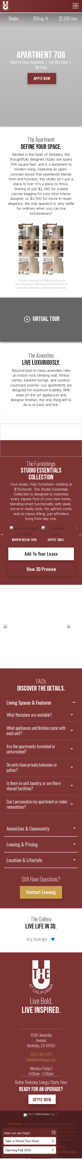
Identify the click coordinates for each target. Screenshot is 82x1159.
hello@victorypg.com (41, 1059)
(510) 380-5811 (41, 1054)
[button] (42, 78)
